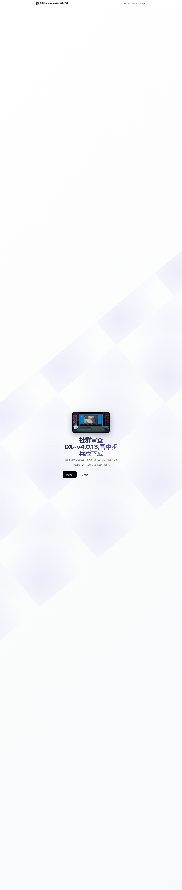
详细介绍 (126, 3)
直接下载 (143, 3)
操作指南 (134, 3)
